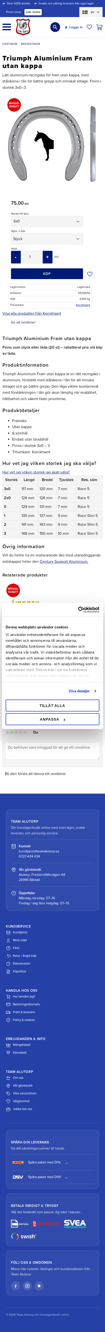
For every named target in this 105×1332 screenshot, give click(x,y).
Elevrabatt (20, 1053)
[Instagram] (27, 1286)
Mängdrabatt (22, 1045)
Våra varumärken (24, 1093)
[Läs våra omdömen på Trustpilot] (39, 1286)
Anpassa (49, 719)
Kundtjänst (20, 932)
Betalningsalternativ (26, 1004)
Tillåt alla (52, 705)
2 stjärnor (12, 732)
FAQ (16, 948)
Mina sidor (20, 940)
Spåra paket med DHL (44, 1162)
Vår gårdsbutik (23, 1086)
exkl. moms (33, 12)
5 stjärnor (25, 732)
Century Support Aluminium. (64, 561)
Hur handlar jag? (24, 997)
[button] (6, 27)
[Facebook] (15, 1286)
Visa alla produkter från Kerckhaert (31, 313)
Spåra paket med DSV (44, 1177)
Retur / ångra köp (24, 956)
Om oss (18, 1078)
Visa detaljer (79, 691)
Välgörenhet (21, 1101)
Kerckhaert (83, 305)
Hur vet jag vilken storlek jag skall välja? (36, 472)
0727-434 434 (29, 856)
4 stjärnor (20, 732)
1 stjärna (7, 732)
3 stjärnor (16, 732)
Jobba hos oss (22, 1109)
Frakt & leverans (24, 1012)
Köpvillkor (19, 971)
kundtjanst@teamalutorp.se (39, 851)
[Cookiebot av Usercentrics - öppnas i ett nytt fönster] (78, 610)
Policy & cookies (24, 1020)
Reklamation (21, 964)
